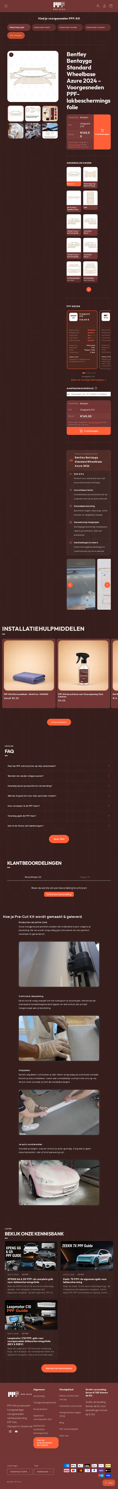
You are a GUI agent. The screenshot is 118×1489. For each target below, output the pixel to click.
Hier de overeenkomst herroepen (44, 1442)
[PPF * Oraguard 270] (89, 307)
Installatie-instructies (70, 1406)
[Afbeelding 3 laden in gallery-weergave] (50, 113)
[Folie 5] (92, 372)
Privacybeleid (40, 1409)
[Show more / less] (89, 289)
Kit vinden (16, 35)
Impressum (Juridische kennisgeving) (40, 1429)
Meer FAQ (59, 839)
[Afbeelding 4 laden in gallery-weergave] (16, 131)
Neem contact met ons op (69, 1397)
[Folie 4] (90, 372)
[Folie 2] (86, 372)
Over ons (64, 1435)
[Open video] (81, 585)
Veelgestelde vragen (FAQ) (70, 1414)
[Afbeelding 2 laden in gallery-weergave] (33, 113)
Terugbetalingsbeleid (44, 1402)
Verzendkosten (74, 144)
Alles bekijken (59, 722)
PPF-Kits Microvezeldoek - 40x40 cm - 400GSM (26, 694)
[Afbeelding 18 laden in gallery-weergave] (33, 131)
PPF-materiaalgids (68, 1429)
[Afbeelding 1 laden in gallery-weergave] (16, 113)
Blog (61, 1422)
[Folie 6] (94, 372)
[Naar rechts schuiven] (65, 714)
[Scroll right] (107, 585)
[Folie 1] (83, 372)
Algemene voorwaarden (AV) (42, 1417)
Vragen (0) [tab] (85, 877)
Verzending (39, 1396)
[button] (6, 6)
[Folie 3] (88, 372)
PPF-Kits (17, 1482)
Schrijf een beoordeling (59, 894)
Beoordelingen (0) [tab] (33, 877)
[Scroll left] (70, 585)
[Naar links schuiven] (53, 714)
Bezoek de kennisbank (59, 1368)
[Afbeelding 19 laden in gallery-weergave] (50, 131)
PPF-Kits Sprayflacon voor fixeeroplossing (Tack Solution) (80, 695)
